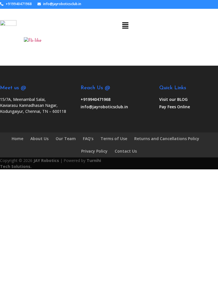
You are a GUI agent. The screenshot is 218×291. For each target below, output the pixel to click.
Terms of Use (113, 138)
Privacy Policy (94, 151)
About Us (39, 138)
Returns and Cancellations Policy (166, 138)
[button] (125, 23)
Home (17, 138)
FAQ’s (88, 138)
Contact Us (126, 151)
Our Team (66, 138)
